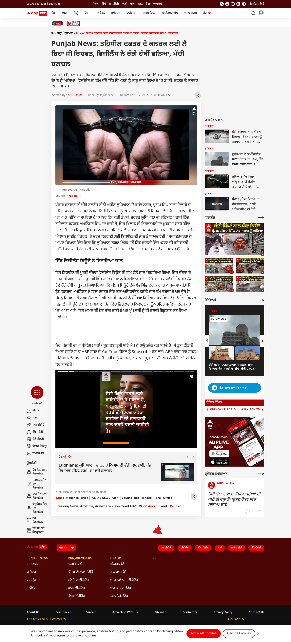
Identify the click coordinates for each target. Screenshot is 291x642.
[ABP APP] (219, 453)
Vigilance (72, 498)
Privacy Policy (223, 612)
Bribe (84, 498)
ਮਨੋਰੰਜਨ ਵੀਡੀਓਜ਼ (78, 580)
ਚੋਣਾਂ (87, 13)
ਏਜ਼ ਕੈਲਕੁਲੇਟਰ (38, 520)
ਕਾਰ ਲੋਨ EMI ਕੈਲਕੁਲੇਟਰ (40, 496)
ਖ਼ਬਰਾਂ (64, 13)
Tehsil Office (163, 498)
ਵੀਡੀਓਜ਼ (185, 547)
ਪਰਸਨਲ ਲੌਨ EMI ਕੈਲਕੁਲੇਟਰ (39, 484)
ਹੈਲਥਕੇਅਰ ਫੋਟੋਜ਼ (119, 572)
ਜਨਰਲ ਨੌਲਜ (149, 13)
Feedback (62, 612)
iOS (170, 507)
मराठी (124, 4)
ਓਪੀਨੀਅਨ (38, 453)
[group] (126, 472)
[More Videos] (261, 217)
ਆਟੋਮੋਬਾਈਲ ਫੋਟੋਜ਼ (120, 588)
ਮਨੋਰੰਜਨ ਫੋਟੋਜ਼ (118, 564)
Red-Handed (143, 498)
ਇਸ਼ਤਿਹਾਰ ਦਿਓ (257, 4)
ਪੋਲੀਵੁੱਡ (31, 588)
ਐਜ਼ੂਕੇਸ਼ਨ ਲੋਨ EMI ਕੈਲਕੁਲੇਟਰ (39, 508)
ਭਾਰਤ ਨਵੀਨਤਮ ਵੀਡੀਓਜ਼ (124, 580)
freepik (72, 196)
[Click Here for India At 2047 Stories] (57, 23)
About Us (33, 612)
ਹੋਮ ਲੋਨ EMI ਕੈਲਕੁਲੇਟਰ (39, 472)
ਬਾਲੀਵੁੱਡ (31, 580)
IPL (153, 558)
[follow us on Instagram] (238, 4)
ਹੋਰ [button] (205, 13)
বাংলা (132, 4)
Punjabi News (37, 558)
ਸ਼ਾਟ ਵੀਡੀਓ (38, 425)
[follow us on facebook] (227, 4)
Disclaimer (190, 612)
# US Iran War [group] (252, 409)
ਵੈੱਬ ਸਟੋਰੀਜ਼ (38, 432)
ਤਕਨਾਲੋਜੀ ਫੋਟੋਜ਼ (119, 596)
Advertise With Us (125, 612)
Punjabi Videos (80, 558)
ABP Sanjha (75, 95)
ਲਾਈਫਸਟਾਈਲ (170, 13)
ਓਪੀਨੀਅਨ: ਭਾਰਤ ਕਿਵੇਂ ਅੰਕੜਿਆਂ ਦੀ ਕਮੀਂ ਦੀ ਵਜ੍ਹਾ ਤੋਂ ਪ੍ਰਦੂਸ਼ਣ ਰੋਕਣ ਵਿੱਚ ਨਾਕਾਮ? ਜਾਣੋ (234, 499)
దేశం (148, 4)
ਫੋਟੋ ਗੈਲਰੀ (38, 439)
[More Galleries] (261, 300)
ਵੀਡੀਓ (35, 411)
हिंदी (104, 4)
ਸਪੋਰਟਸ (115, 13)
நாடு (140, 4)
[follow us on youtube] (232, 4)
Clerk (116, 498)
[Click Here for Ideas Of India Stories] (73, 23)
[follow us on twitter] (221, 4)
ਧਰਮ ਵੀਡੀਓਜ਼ (76, 564)
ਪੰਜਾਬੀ (95, 4)
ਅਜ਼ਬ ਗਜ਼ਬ (190, 13)
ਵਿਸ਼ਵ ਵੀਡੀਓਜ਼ (76, 596)
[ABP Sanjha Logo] (37, 13)
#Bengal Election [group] (224, 409)
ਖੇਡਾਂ (34, 418)
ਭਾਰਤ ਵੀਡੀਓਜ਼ (76, 588)
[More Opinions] (261, 473)
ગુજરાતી (158, 4)
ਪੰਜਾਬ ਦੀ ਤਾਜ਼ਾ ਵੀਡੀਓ (80, 572)
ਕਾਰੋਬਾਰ (130, 13)
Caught (127, 498)
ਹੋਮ (53, 13)
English (114, 4)
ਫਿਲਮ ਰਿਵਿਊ (39, 446)
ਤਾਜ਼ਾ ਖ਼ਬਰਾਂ (33, 564)
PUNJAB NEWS (100, 498)
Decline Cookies (239, 634)
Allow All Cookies (203, 634)
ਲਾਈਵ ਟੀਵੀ (236, 547)
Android (154, 507)
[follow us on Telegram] (244, 4)
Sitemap (160, 612)
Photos (116, 558)
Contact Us (256, 612)
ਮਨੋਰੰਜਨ (100, 13)
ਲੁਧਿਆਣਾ (69, 33)
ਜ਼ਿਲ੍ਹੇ (76, 13)
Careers (91, 612)
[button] (37, 395)
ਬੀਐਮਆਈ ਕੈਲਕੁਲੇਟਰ (38, 530)
